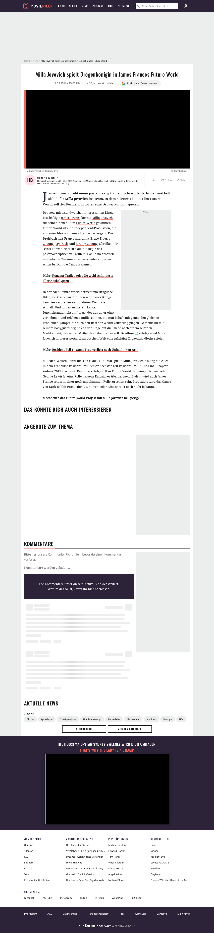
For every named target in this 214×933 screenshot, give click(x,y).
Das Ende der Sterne (77, 845)
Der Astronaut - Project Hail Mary (84, 868)
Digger (154, 850)
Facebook (29, 897)
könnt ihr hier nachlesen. (92, 589)
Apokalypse (46, 719)
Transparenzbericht (98, 913)
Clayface (155, 874)
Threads (99, 897)
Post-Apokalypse (68, 719)
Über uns (29, 845)
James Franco (70, 218)
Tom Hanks (114, 856)
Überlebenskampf (92, 719)
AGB (49, 913)
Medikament (133, 719)
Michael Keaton (117, 845)
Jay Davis (61, 244)
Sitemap (28, 850)
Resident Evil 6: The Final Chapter (143, 366)
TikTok (83, 897)
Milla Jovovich (102, 218)
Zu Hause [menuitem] (123, 6)
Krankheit (151, 719)
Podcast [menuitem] (97, 6)
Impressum (30, 913)
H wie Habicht (74, 862)
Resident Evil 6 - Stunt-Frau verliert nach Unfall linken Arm (95, 350)
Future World (85, 223)
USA (181, 719)
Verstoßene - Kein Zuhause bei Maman (86, 850)
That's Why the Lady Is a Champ (107, 750)
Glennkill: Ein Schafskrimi (80, 874)
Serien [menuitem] (73, 6)
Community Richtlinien (37, 880)
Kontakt (28, 868)
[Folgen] (57, 177)
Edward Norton (116, 850)
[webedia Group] (107, 926)
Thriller (30, 719)
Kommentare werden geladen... (47, 568)
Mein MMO (183, 913)
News (35, 60)
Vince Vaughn (116, 862)
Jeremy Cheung (87, 244)
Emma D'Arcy (115, 868)
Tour (26, 874)
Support (28, 862)
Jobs (122, 913)
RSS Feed (136, 897)
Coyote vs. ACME (159, 862)
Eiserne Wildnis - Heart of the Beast (170, 880)
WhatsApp (117, 897)
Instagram (66, 897)
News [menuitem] (85, 6)
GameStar (140, 913)
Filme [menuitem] (61, 6)
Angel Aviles (115, 874)
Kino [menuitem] (111, 6)
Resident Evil (78, 366)
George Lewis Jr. (54, 376)
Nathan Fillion (116, 880)
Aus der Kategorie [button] (130, 729)
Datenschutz (70, 913)
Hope (153, 845)
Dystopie (167, 719)
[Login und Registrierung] (186, 6)
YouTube (47, 897)
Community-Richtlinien (64, 554)
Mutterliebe (114, 719)
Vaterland (155, 868)
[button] (166, 180)
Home (27, 60)
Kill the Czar (66, 264)
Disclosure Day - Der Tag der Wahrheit (86, 880)
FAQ (26, 856)
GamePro (162, 913)
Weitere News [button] (84, 729)
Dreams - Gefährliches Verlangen (84, 856)
